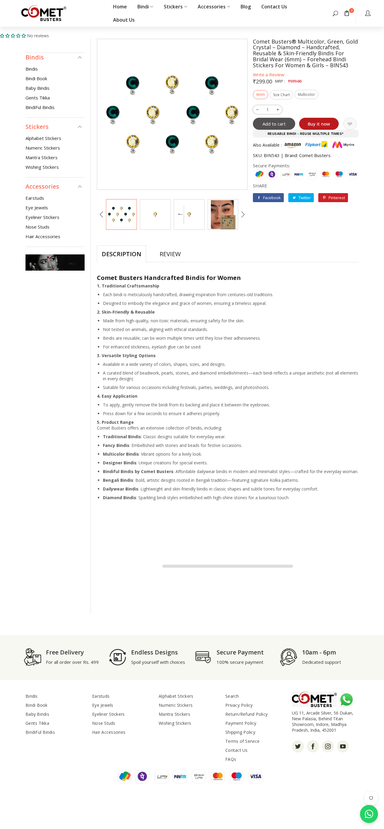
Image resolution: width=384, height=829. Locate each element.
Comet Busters (315, 155)
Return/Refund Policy (246, 714)
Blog (246, 6)
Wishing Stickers (42, 167)
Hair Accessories (43, 236)
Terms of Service (242, 741)
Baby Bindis (38, 88)
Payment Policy (240, 723)
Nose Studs (38, 227)
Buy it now (319, 124)
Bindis (32, 69)
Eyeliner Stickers (42, 217)
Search (232, 696)
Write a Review (268, 74)
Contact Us (274, 6)
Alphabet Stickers (43, 138)
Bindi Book (36, 78)
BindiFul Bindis (40, 107)
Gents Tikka (38, 98)
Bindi (143, 6)
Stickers (173, 6)
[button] (335, 13)
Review (170, 254)
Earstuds (35, 198)
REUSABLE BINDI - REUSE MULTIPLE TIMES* (306, 134)
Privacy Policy (239, 705)
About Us (124, 20)
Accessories (211, 6)
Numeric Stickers (43, 148)
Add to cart (274, 124)
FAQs (230, 759)
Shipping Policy (240, 732)
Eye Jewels (37, 208)
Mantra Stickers (42, 157)
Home (120, 6)
